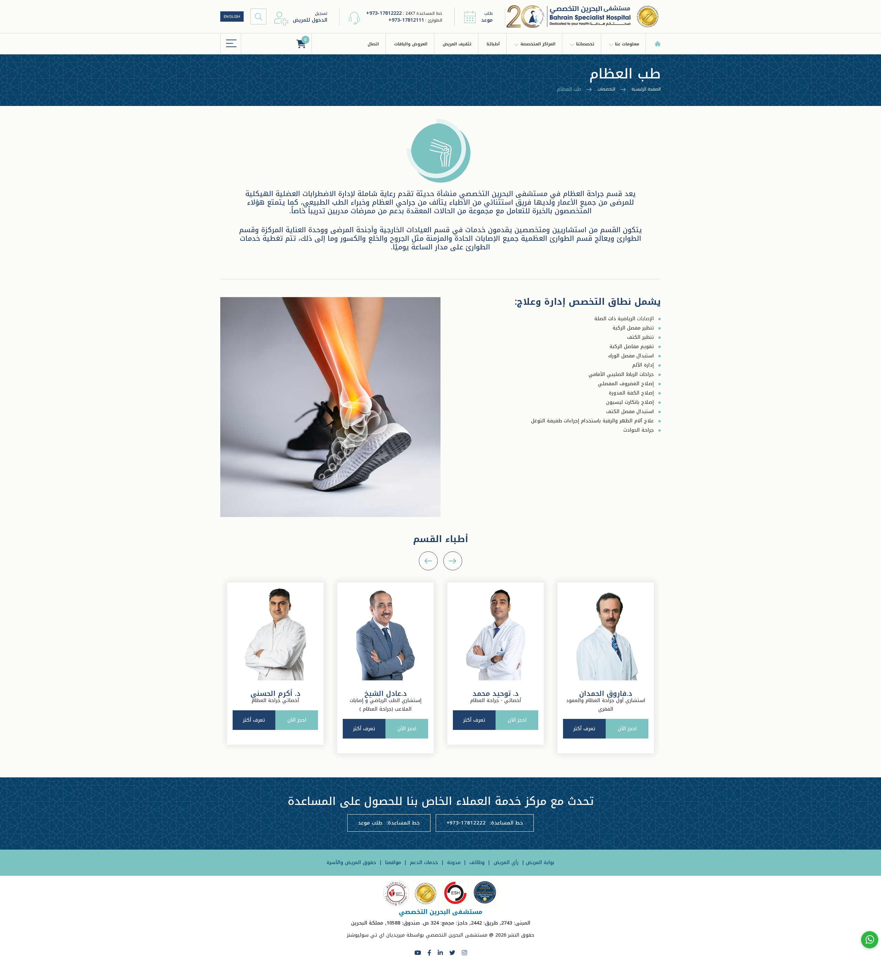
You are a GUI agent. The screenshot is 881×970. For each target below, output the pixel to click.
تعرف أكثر (254, 728)
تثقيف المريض (457, 44)
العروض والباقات (410, 44)
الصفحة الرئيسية (646, 89)
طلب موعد (370, 823)
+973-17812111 (406, 20)
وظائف (476, 862)
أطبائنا (493, 44)
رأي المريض (506, 862)
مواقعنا (392, 862)
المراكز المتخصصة (537, 44)
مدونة (452, 862)
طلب (487, 17)
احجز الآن (296, 728)
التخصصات (606, 89)
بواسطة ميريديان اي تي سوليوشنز (385, 935)
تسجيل (310, 17)
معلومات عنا (627, 44)
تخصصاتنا (585, 44)
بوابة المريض (540, 862)
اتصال (373, 44)
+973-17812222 (384, 13)
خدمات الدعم (423, 862)
